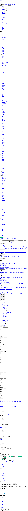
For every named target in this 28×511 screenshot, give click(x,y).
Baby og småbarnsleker (4, 33)
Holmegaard (3, 143)
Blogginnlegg (3, 30)
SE (2, 501)
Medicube (3, 114)
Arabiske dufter (3, 120)
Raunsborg (3, 111)
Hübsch (2, 148)
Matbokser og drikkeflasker (5, 38)
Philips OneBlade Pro (4, 72)
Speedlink (3, 230)
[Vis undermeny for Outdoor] (4, 11)
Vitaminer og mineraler (4, 104)
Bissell (2, 70)
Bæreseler (3, 159)
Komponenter (3, 223)
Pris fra (1, 340)
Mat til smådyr (3, 200)
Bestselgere (3, 28)
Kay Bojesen (3, 144)
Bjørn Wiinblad (3, 147)
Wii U (2, 90)
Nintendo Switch (3, 84)
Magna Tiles (3, 45)
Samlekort (3, 39)
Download (3, 96)
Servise (2, 129)
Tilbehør (2, 66)
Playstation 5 (3, 82)
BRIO (2, 49)
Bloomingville (3, 142)
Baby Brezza (3, 164)
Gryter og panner (3, 128)
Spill (2, 34)
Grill (2, 176)
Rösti (2, 137)
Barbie (2, 44)
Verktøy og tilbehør (4, 103)
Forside (1, 301)
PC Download (3, 87)
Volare (2, 47)
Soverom (3, 133)
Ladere (2, 304)
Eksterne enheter (3, 224)
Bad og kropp (3, 102)
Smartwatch (3, 63)
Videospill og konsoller (4, 302)
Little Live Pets (3, 53)
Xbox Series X (3, 85)
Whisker (2, 211)
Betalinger (3, 466)
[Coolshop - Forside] (10, 4)
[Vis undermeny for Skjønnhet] (4, 9)
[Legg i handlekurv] (3, 411)
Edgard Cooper (3, 212)
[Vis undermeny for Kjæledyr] (4, 12)
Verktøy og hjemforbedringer (5, 480)
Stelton (2, 139)
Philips (2, 73)
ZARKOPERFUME (4, 110)
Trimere (2, 105)
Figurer (2, 35)
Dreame (2, 69)
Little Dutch (3, 50)
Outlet (2, 29)
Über (2, 208)
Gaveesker (3, 121)
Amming (3, 157)
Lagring (2, 130)
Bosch (2, 185)
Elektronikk (3, 474)
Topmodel (3, 48)
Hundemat (3, 195)
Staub (2, 141)
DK (2, 498)
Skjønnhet (3, 476)
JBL (2, 71)
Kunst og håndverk (4, 37)
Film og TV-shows (4, 477)
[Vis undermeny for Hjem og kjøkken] (6, 10)
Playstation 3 (3, 83)
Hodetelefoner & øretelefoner (5, 62)
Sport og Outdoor (3, 479)
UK (2, 499)
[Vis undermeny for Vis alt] (3, 6)
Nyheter (2, 79)
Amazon (2, 75)
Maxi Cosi (3, 168)
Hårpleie (2, 100)
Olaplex (2, 109)
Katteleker (3, 198)
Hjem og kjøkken (3, 18)
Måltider (2, 155)
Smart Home (3, 134)
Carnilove (3, 209)
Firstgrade (3, 52)
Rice (2, 169)
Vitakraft (3, 207)
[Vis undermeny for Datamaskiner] (5, 13)
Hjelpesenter (3, 464)
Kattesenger (3, 199)
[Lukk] (0, 239)
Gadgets (2, 24)
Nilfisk (2, 184)
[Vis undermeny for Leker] (3, 7)
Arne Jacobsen (3, 146)
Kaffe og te (3, 126)
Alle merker (3, 108)
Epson (2, 228)
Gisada (2, 116)
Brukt (2, 95)
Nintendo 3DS (3, 88)
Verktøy (2, 22)
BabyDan (3, 165)
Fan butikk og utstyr (4, 478)
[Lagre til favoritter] (2, 411)
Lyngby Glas (3, 145)
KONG (2, 206)
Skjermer (3, 222)
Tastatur (2, 220)
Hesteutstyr (3, 202)
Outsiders (3, 46)
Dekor (2, 131)
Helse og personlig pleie (4, 23)
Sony (2, 74)
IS (2, 503)
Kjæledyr (3, 20)
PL (2, 504)
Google (2, 229)
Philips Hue (3, 188)
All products (3, 27)
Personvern (1, 507)
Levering (3, 465)
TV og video (3, 60)
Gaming (2, 219)
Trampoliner (3, 40)
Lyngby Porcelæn (3, 138)
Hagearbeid (3, 177)
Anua (2, 115)
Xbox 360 (3, 86)
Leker (2, 16)
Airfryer (2, 127)
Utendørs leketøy (3, 41)
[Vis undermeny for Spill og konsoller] (6, 8)
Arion (2, 205)
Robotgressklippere (4, 178)
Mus (2, 221)
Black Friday (3, 470)
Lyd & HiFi (3, 61)
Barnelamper (3, 161)
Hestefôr (2, 201)
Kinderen (3, 19)
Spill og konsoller (3, 17)
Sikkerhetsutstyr (3, 160)
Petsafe (2, 210)
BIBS (2, 166)
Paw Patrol (3, 51)
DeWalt (2, 186)
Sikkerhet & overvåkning (4, 65)
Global (2, 140)
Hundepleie (3, 196)
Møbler (2, 132)
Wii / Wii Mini (3, 89)
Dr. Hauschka (3, 112)
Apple (2, 231)
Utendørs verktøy (3, 180)
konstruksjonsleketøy (4, 32)
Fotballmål (3, 36)
